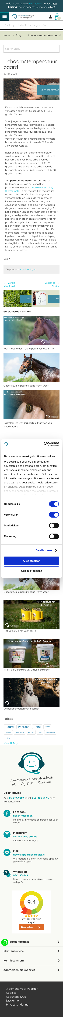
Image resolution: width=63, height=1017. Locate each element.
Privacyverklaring (17, 1004)
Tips (39, 732)
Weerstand (20, 732)
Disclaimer (13, 1000)
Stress (47, 727)
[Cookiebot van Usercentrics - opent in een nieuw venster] (44, 444)
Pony (37, 726)
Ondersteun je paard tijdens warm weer (26, 385)
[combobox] (31, 25)
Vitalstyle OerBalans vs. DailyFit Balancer (27, 669)
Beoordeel (27, 927)
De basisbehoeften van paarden (21, 708)
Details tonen (44, 550)
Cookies (11, 992)
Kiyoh (31, 922)
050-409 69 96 (40, 798)
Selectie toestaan (31, 570)
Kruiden (31, 732)
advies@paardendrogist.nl (29, 854)
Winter (8, 738)
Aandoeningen (28, 269)
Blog (19, 35)
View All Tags (11, 743)
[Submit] (58, 23)
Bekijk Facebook (23, 815)
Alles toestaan (31, 560)
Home (7, 35)
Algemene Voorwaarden (22, 988)
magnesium (50, 732)
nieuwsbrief (35, 3)
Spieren (8, 732)
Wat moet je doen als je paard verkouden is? (29, 348)
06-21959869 (16, 798)
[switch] (54, 515)
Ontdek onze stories (25, 836)
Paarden (23, 726)
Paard (10, 726)
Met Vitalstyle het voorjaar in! (20, 630)
